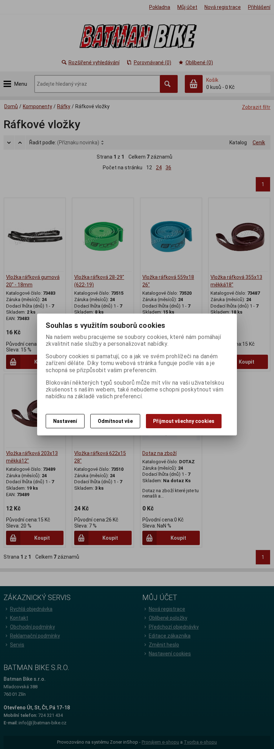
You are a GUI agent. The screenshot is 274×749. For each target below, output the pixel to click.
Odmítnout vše (115, 421)
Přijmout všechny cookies (183, 421)
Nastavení (65, 421)
